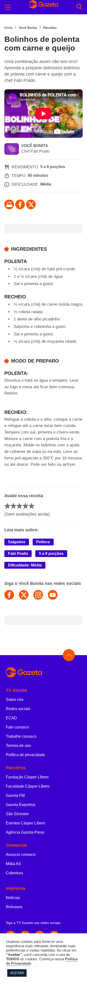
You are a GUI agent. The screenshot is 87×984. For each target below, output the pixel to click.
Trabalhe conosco (21, 736)
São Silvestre (17, 814)
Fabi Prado (18, 553)
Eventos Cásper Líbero (25, 823)
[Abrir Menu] (8, 7)
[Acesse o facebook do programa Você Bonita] (9, 595)
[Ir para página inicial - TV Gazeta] (43, 672)
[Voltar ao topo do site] (69, 655)
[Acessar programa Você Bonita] (11, 149)
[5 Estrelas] (32, 506)
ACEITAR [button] (17, 973)
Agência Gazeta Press (25, 832)
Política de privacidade (25, 755)
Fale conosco (17, 727)
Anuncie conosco (21, 854)
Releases (14, 907)
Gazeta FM (15, 795)
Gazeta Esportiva (20, 805)
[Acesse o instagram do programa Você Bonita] (38, 595)
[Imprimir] (9, 204)
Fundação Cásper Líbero (27, 777)
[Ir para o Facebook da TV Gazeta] (20, 204)
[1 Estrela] (7, 506)
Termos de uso (18, 746)
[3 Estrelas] (19, 506)
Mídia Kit (13, 864)
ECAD (11, 718)
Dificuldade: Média (25, 565)
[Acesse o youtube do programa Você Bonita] (53, 595)
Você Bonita (34, 146)
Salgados (16, 542)
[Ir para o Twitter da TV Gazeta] (31, 204)
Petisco (43, 542)
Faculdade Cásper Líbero (28, 786)
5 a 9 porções (51, 553)
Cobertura (14, 873)
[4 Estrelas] (25, 506)
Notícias (13, 898)
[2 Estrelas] (13, 506)
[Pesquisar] (79, 7)
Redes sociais (18, 709)
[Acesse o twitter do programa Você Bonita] (24, 595)
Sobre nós (14, 699)
